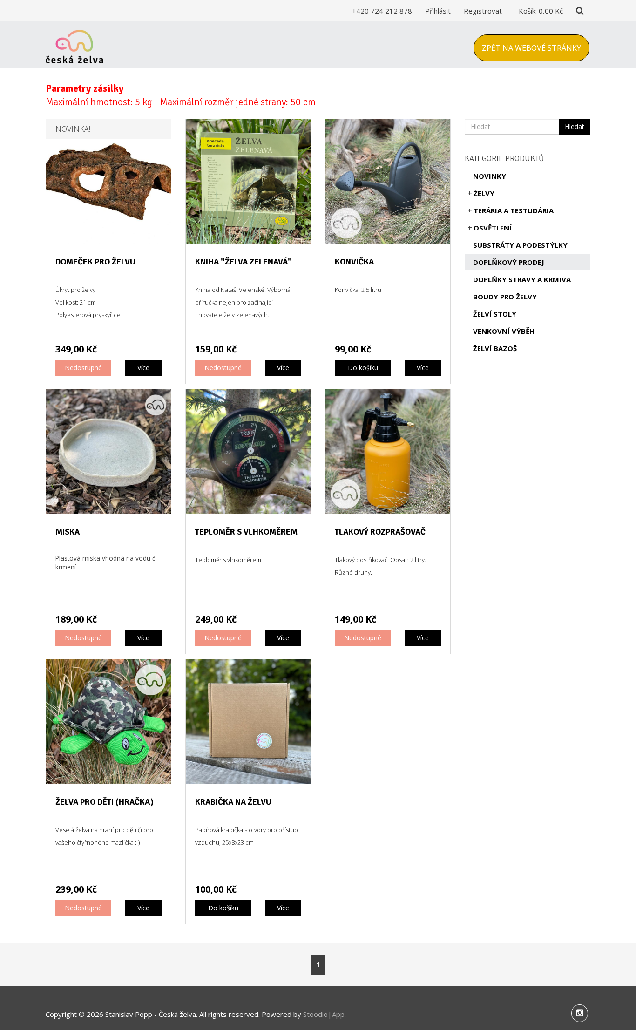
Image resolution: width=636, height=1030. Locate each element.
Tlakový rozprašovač (380, 532)
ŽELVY (484, 193)
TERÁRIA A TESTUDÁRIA (514, 210)
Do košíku (363, 367)
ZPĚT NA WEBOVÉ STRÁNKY (531, 48)
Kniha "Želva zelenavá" (243, 262)
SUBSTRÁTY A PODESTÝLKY (520, 245)
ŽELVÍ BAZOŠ (495, 348)
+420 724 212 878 (382, 10)
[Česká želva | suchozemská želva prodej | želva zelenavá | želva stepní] (74, 44)
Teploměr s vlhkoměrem (246, 532)
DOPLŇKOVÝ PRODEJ (508, 262)
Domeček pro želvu (95, 262)
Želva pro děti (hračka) (104, 802)
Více (143, 367)
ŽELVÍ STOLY (494, 313)
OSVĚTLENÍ (493, 227)
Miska (67, 532)
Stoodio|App (324, 1014)
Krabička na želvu (233, 802)
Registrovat (483, 10)
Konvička (354, 262)
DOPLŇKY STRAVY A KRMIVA (522, 279)
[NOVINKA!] (108, 181)
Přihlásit (438, 10)
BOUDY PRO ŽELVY (505, 296)
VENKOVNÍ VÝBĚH (504, 331)
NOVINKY (489, 176)
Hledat (574, 126)
